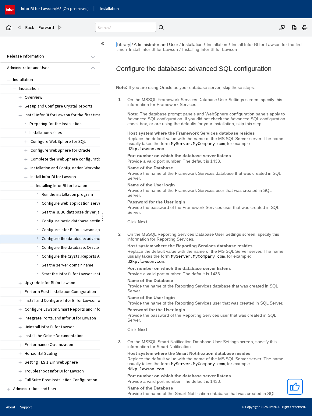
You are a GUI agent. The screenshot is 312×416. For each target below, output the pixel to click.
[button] (43, 56)
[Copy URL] (282, 27)
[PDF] (294, 27)
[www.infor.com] (10, 9)
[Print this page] (304, 27)
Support (26, 407)
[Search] (160, 27)
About (10, 407)
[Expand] (20, 97)
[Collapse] (8, 80)
